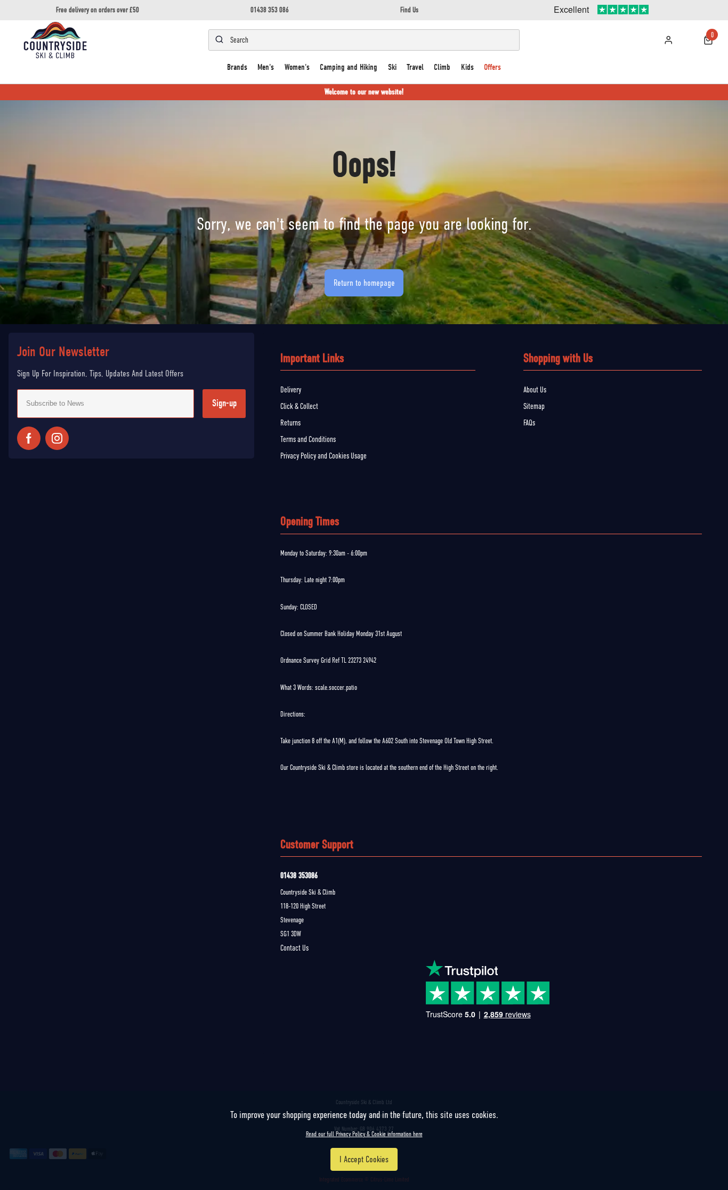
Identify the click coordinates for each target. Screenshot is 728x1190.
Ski (392, 67)
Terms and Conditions (308, 439)
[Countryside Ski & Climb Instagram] (57, 438)
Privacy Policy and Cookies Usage (323, 456)
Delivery (290, 389)
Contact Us (294, 948)
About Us (534, 389)
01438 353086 (299, 875)
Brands (237, 67)
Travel (415, 67)
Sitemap (534, 406)
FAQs (529, 423)
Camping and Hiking (348, 67)
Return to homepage (364, 283)
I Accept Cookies (364, 1159)
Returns (290, 423)
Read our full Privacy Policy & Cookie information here (364, 1134)
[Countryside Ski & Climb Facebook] (29, 438)
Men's (265, 67)
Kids (467, 67)
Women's (297, 67)
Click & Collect (299, 406)
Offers (492, 67)
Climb (442, 67)
